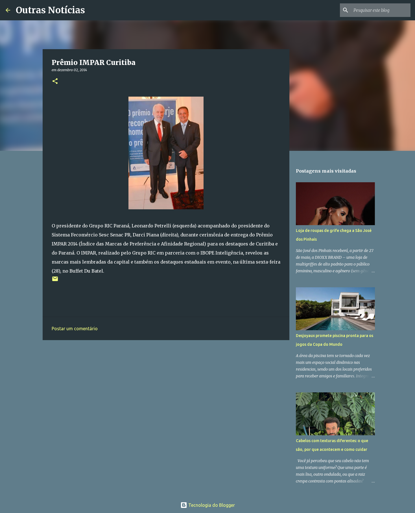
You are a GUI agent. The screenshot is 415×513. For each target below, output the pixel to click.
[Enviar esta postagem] (55, 281)
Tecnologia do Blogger (211, 505)
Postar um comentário (75, 328)
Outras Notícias (50, 10)
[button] (55, 81)
